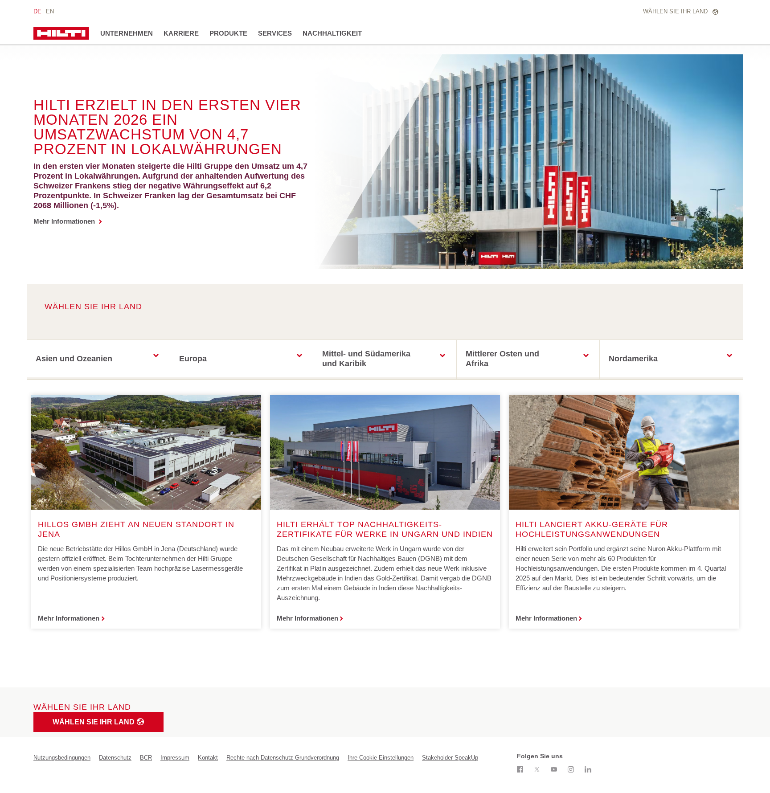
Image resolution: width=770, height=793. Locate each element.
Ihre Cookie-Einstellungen (381, 757)
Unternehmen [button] (126, 33)
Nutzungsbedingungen (61, 757)
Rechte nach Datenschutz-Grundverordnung (282, 757)
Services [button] (275, 33)
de (37, 11)
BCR (146, 757)
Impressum (174, 757)
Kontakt (208, 757)
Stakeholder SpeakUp (450, 757)
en (50, 11)
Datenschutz (115, 757)
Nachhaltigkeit (332, 33)
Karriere (181, 33)
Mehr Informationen (65, 221)
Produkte (228, 33)
